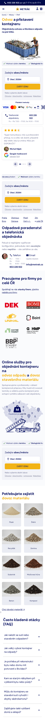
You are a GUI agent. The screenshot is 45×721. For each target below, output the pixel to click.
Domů (4, 15)
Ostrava (14, 233)
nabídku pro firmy (9, 304)
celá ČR (39, 233)
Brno (4, 233)
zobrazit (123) (19, 168)
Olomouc (15, 229)
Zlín (36, 229)
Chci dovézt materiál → (13, 621)
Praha (4, 229)
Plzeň (25, 229)
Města (11, 15)
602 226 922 (13, 2)
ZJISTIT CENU (22, 86)
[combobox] (25, 79)
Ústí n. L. (27, 233)
